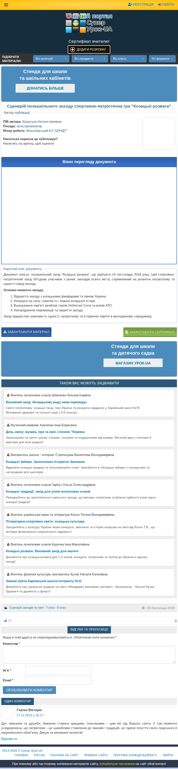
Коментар (11, 643)
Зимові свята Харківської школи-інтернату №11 (44, 581)
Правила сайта (96, 755)
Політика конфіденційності (135, 755)
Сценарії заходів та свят (27, 607)
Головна (21, 755)
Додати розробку (91, 49)
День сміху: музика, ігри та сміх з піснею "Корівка (45, 432)
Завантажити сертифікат (151, 332)
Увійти (167, 4)
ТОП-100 (39, 755)
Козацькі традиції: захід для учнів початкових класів (48, 491)
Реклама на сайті (64, 755)
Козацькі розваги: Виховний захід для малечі (42, 551)
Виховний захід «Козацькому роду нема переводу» (46, 402)
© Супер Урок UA (22, 750)
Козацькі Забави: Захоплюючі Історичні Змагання (45, 462)
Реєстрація (143, 4)
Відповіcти (9, 739)
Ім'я (7, 670)
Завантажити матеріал (28, 332)
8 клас (61, 607)
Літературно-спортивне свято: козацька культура (45, 521)
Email (8, 680)
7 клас (50, 607)
